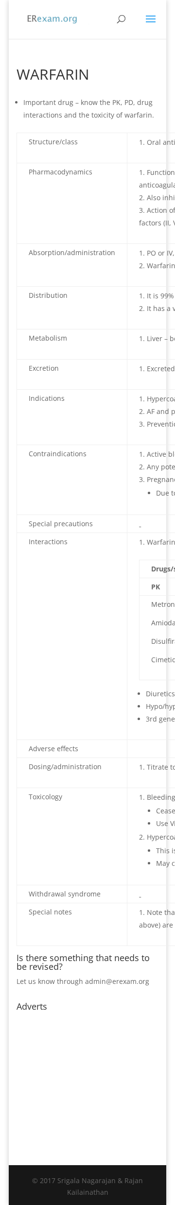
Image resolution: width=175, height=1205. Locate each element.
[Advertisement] (87, 1076)
